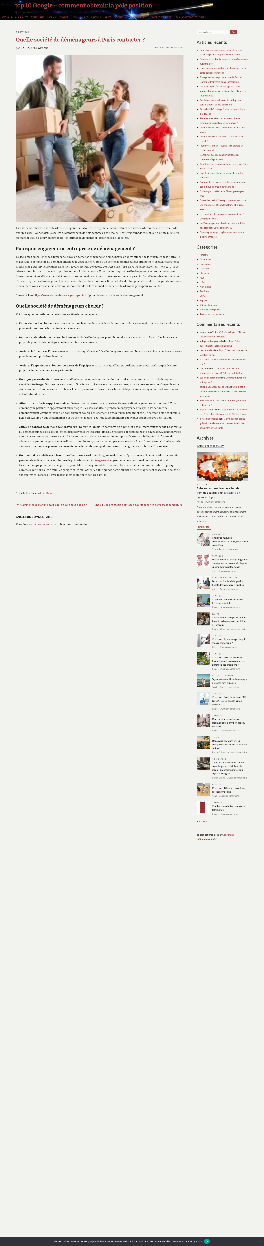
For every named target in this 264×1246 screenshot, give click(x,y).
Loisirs (84, 17)
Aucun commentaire (215, 501)
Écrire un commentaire (170, 47)
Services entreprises (160, 17)
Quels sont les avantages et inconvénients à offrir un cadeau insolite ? (228, 722)
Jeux (75, 17)
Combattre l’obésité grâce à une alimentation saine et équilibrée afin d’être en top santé (222, 423)
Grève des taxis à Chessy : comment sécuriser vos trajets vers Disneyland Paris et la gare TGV (223, 205)
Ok (206, 1241)
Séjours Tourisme (136, 17)
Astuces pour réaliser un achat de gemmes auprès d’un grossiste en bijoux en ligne (218, 492)
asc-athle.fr (206, 359)
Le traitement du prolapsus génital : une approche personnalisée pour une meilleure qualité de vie (230, 563)
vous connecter (40, 524)
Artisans (7, 17)
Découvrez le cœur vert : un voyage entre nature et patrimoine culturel (229, 744)
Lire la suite (203, 526)
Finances (65, 17)
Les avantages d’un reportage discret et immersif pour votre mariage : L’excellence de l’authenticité (223, 91)
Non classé (205, 286)
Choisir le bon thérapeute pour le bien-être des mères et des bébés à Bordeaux (229, 621)
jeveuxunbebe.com (209, 400)
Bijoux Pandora (208, 409)
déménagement (99, 460)
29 (204, 821)
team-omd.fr (206, 350)
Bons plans (37, 17)
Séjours (118, 17)
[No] (260, 1241)
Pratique (96, 17)
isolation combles (209, 418)
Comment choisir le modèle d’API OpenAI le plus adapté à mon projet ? (229, 701)
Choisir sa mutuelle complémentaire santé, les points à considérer (230, 541)
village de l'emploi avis (211, 341)
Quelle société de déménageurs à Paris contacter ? (80, 39)
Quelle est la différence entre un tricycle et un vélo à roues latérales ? (223, 391)
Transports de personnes (190, 17)
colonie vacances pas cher (213, 386)
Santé (108, 17)
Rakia (25, 48)
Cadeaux (52, 17)
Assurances (21, 17)
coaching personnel (210, 377)
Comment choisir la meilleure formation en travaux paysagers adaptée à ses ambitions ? (228, 661)
